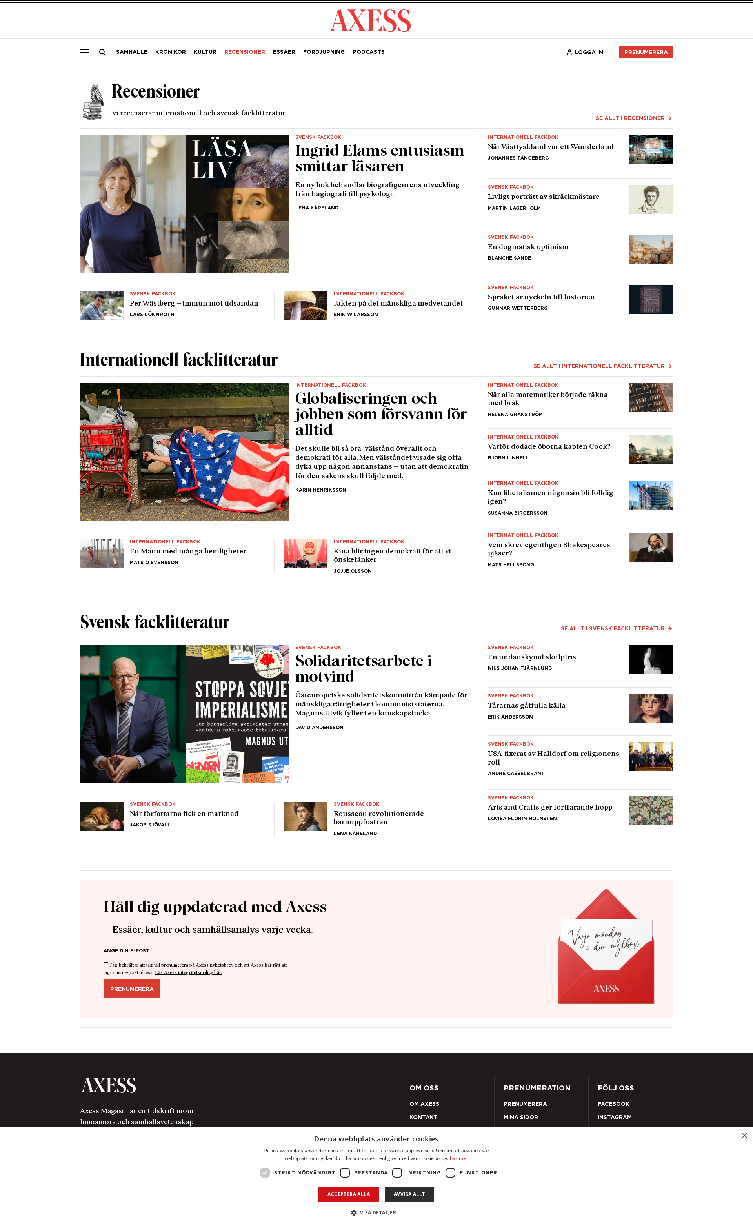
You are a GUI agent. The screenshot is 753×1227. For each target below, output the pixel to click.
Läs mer (459, 1158)
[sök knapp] (103, 52)
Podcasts (369, 52)
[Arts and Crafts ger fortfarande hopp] (580, 816)
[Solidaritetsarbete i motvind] (274, 714)
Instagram (615, 1117)
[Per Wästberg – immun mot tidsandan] (172, 302)
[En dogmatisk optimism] (580, 254)
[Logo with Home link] (370, 19)
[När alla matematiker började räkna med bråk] (580, 402)
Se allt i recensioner (630, 118)
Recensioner (244, 52)
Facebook (613, 1104)
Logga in (589, 52)
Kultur (205, 52)
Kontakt (423, 1117)
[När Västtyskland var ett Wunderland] (580, 154)
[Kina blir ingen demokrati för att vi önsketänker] (376, 553)
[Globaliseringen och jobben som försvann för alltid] (274, 452)
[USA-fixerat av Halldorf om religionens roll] (580, 762)
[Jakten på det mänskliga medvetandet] (376, 302)
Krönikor (170, 52)
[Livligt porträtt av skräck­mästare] (580, 203)
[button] (377, 1213)
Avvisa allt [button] (409, 1194)
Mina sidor (521, 1117)
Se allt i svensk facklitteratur (613, 628)
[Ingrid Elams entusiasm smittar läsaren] (274, 204)
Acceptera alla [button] (348, 1194)
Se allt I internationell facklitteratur (599, 366)
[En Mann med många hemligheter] (172, 553)
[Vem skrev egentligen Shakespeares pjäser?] (580, 553)
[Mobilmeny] (84, 52)
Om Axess (424, 1104)
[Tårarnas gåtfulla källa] (580, 711)
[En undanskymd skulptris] (580, 663)
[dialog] (376, 1177)
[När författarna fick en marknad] (172, 816)
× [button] (744, 1136)
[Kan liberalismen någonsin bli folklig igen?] (580, 500)
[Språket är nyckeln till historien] (580, 302)
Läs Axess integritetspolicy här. (188, 972)
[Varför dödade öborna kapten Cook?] (580, 452)
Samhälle (131, 52)
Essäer (284, 52)
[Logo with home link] (198, 1085)
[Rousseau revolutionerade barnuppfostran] (376, 816)
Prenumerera (646, 52)
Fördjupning (324, 52)
